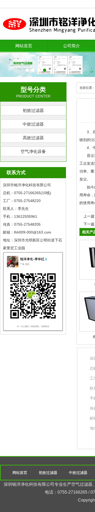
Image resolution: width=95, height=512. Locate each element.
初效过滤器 (33, 110)
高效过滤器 (33, 138)
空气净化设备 (33, 151)
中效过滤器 (33, 124)
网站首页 (23, 46)
